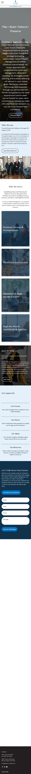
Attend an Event (15, 115)
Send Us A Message (9, 529)
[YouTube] (6, 767)
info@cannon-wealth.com (8, 763)
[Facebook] (2, 767)
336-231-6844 (9, 754)
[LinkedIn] (4, 767)
